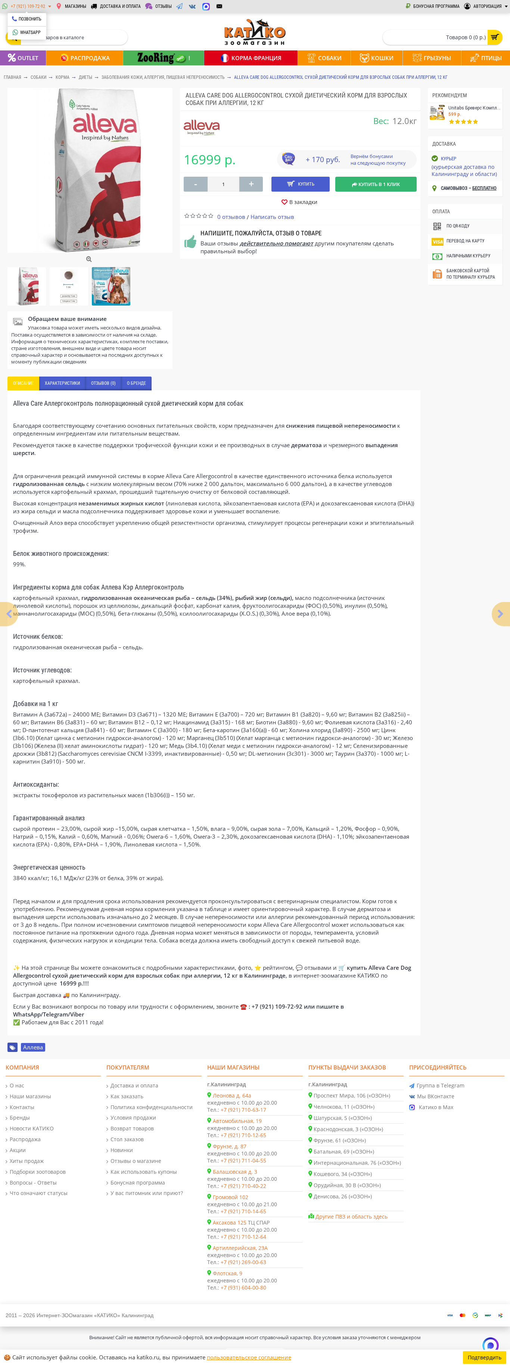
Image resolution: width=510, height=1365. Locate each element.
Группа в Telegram (440, 1085)
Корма (62, 77)
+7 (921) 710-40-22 (243, 1185)
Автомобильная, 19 (237, 1120)
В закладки (303, 201)
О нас (17, 1085)
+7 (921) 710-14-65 (243, 1211)
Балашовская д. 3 (235, 1171)
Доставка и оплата (134, 1085)
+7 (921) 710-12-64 (243, 1236)
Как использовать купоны (144, 1171)
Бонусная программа (138, 1182)
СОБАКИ (38, 77)
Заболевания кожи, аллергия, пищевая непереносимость (163, 77)
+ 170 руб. (323, 159)
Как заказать (127, 1096)
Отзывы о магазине (136, 1160)
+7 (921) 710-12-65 (243, 1135)
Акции (18, 1150)
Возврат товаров (132, 1128)
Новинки (122, 1150)
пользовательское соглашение (249, 1357)
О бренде (136, 383)
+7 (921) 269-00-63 (243, 1262)
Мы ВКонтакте (435, 1096)
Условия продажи (133, 1117)
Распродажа (25, 1139)
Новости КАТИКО (32, 1128)
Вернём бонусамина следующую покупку (378, 159)
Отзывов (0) (103, 383)
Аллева (33, 1047)
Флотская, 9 (227, 1273)
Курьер (448, 158)
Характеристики (62, 383)
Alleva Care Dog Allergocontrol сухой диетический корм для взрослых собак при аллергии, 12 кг (341, 77)
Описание (23, 383)
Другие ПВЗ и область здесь (351, 1216)
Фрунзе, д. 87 (229, 1146)
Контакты (22, 1107)
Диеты (85, 77)
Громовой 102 (230, 1197)
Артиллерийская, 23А (240, 1247)
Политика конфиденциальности (152, 1107)
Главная (12, 77)
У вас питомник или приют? (147, 1193)
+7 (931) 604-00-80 (243, 1287)
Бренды (20, 1117)
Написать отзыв (272, 216)
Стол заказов (127, 1139)
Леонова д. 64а (232, 1095)
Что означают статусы (39, 1193)
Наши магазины (30, 1096)
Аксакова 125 (229, 1222)
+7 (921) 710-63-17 (243, 1109)
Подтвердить (484, 1357)
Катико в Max (436, 1107)
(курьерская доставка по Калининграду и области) (464, 170)
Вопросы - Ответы (33, 1182)
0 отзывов (231, 216)
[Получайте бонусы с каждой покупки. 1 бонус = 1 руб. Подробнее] (288, 163)
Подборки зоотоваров (38, 1171)
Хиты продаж (27, 1160)
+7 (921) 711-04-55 (243, 1160)
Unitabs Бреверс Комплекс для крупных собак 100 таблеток (474, 108)
